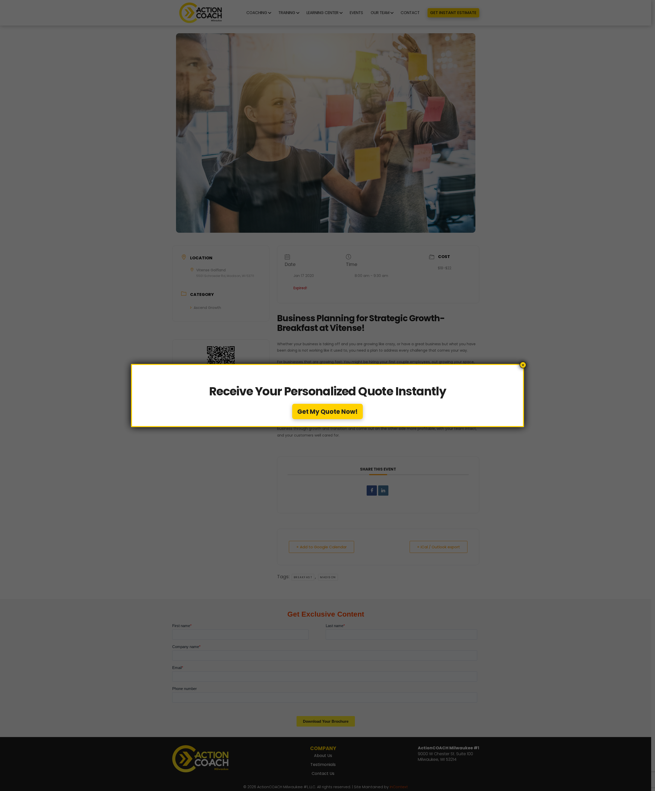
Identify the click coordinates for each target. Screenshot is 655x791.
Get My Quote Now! (327, 411)
